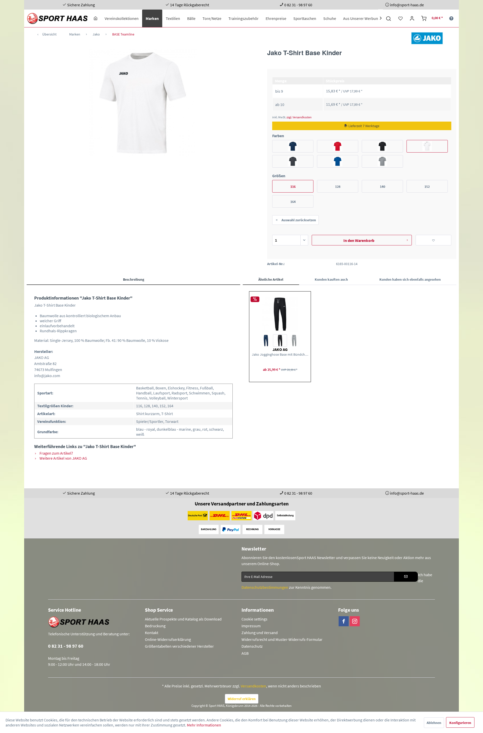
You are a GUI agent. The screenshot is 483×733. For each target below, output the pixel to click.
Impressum (251, 625)
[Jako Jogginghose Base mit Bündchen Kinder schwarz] (280, 340)
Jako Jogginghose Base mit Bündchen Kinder (280, 354)
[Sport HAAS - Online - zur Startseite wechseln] (58, 18)
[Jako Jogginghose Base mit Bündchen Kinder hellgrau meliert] (294, 340)
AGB (245, 653)
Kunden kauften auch (331, 279)
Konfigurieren (460, 722)
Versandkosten (253, 685)
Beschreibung (133, 279)
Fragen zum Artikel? (56, 453)
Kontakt (151, 632)
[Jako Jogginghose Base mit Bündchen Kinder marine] (266, 340)
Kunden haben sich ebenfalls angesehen (410, 279)
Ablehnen (434, 722)
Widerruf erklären (242, 699)
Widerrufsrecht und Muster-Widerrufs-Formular (282, 639)
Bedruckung (155, 625)
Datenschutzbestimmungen (265, 587)
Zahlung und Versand (260, 632)
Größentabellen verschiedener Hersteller (179, 646)
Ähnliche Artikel (270, 279)
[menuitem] (95, 18)
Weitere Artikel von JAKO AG (63, 458)
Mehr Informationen (204, 724)
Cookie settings (254, 618)
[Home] (95, 18)
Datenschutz (252, 646)
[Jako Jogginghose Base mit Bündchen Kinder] (280, 314)
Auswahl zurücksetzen (298, 220)
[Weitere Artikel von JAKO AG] (427, 38)
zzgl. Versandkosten (299, 117)
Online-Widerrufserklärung (168, 639)
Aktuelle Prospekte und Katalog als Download (183, 618)
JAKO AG (280, 349)
